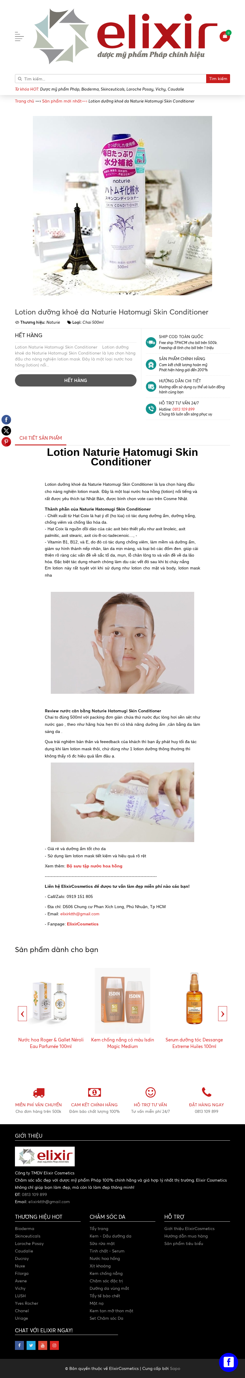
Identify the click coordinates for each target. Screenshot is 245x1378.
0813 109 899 (183, 409)
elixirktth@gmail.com (79, 913)
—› (64, 100)
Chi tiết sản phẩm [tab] (40, 438)
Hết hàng (75, 380)
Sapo (175, 1368)
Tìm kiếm (218, 78)
